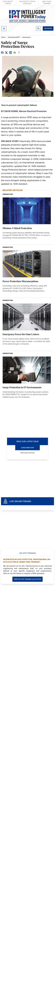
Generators (26, 37)
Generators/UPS (14, 37)
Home (3, 37)
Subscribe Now (27, 448)
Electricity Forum (8, 2)
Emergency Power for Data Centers (21, 334)
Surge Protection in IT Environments (22, 387)
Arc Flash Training (46, 2)
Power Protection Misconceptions (20, 281)
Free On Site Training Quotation (27, 579)
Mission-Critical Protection (17, 228)
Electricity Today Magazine (27, 2)
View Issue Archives (27, 453)
